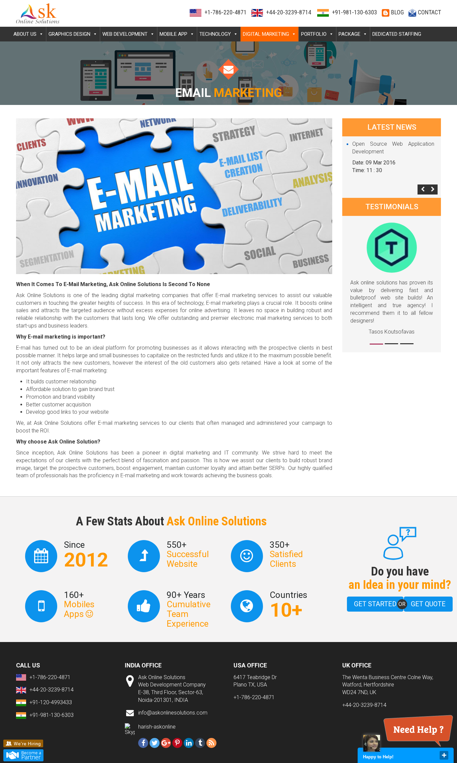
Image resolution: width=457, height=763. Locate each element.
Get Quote (428, 604)
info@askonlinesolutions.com (172, 713)
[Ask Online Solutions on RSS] (211, 743)
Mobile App (173, 34)
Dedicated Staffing (396, 34)
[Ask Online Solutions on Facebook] (143, 743)
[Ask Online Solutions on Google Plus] (166, 743)
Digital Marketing (266, 34)
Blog (397, 12)
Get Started (375, 604)
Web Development (125, 34)
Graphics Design (69, 34)
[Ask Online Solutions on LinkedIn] (189, 743)
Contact (429, 12)
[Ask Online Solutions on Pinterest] (177, 743)
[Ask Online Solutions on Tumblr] (200, 743)
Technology (215, 34)
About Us (24, 34)
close (444, 755)
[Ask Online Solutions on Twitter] (155, 743)
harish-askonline (157, 727)
